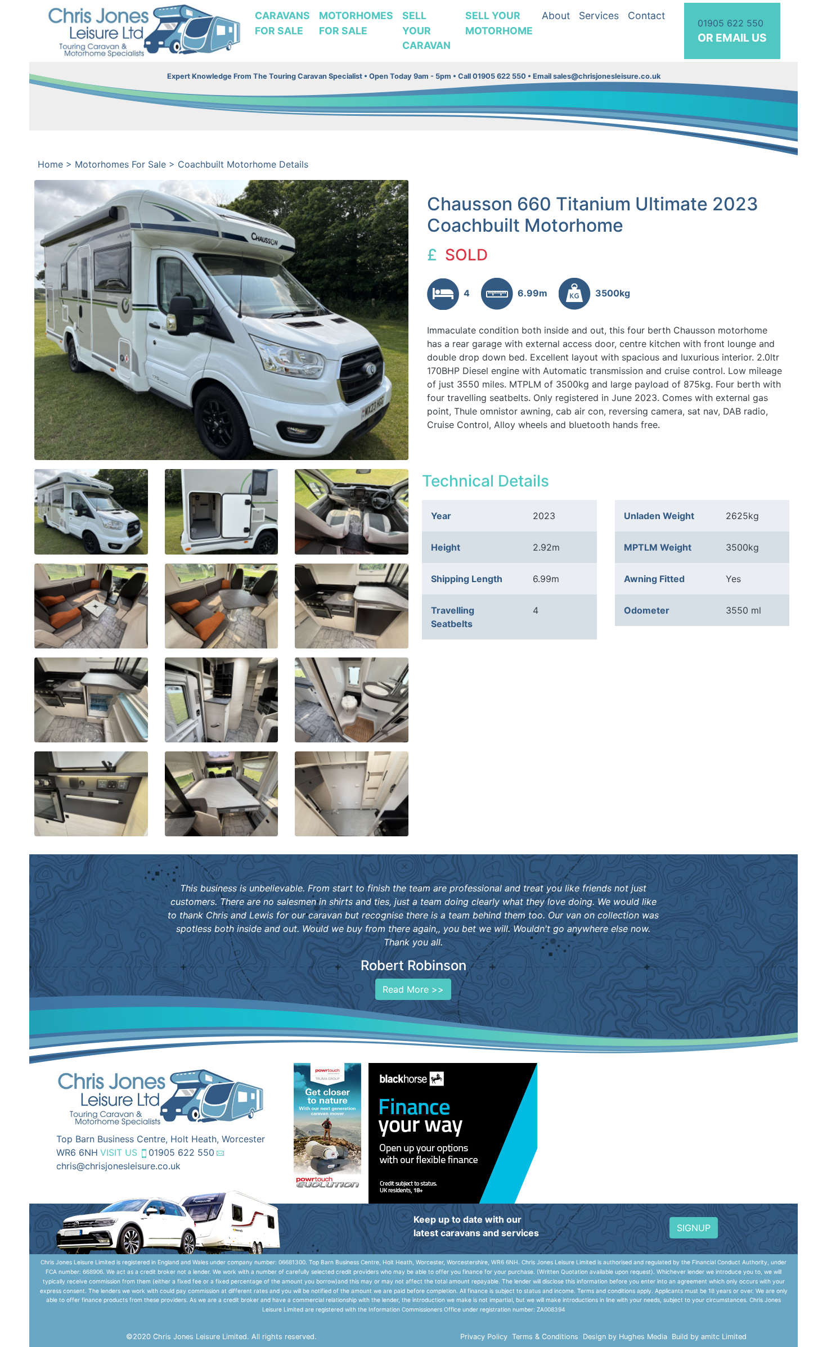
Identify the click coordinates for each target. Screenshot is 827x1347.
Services (599, 15)
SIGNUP (694, 1227)
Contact (646, 15)
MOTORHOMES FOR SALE (356, 23)
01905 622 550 (181, 1152)
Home (50, 164)
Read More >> (413, 989)
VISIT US (118, 1152)
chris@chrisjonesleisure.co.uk (118, 1166)
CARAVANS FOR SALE (282, 23)
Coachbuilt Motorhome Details (243, 164)
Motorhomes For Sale (120, 164)
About (556, 15)
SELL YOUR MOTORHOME (499, 23)
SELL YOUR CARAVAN (426, 30)
